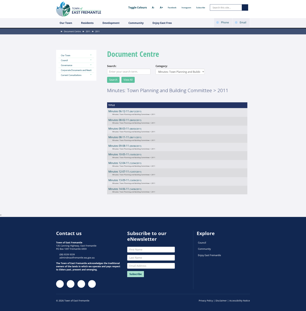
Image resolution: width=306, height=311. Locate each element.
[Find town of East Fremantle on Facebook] (60, 284)
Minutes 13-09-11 (124, 180)
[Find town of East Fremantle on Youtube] (92, 284)
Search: (112, 66)
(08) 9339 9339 (67, 254)
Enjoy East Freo (162, 23)
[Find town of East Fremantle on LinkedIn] (81, 284)
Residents (87, 23)
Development (111, 23)
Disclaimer (221, 300)
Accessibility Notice (239, 300)
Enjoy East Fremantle (209, 255)
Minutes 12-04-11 (124, 163)
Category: (162, 66)
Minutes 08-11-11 (124, 137)
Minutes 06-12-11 (124, 111)
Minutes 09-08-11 (124, 146)
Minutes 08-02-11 (124, 120)
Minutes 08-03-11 (124, 128)
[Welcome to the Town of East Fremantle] (78, 9)
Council (64, 60)
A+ (161, 7)
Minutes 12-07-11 (124, 171)
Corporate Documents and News (76, 70)
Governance (66, 65)
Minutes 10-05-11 (124, 154)
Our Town (66, 23)
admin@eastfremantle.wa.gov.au (77, 257)
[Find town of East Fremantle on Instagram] (70, 284)
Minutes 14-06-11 (124, 189)
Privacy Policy (206, 300)
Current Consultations (71, 75)
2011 (88, 31)
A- (153, 7)
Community (136, 23)
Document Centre (72, 31)
